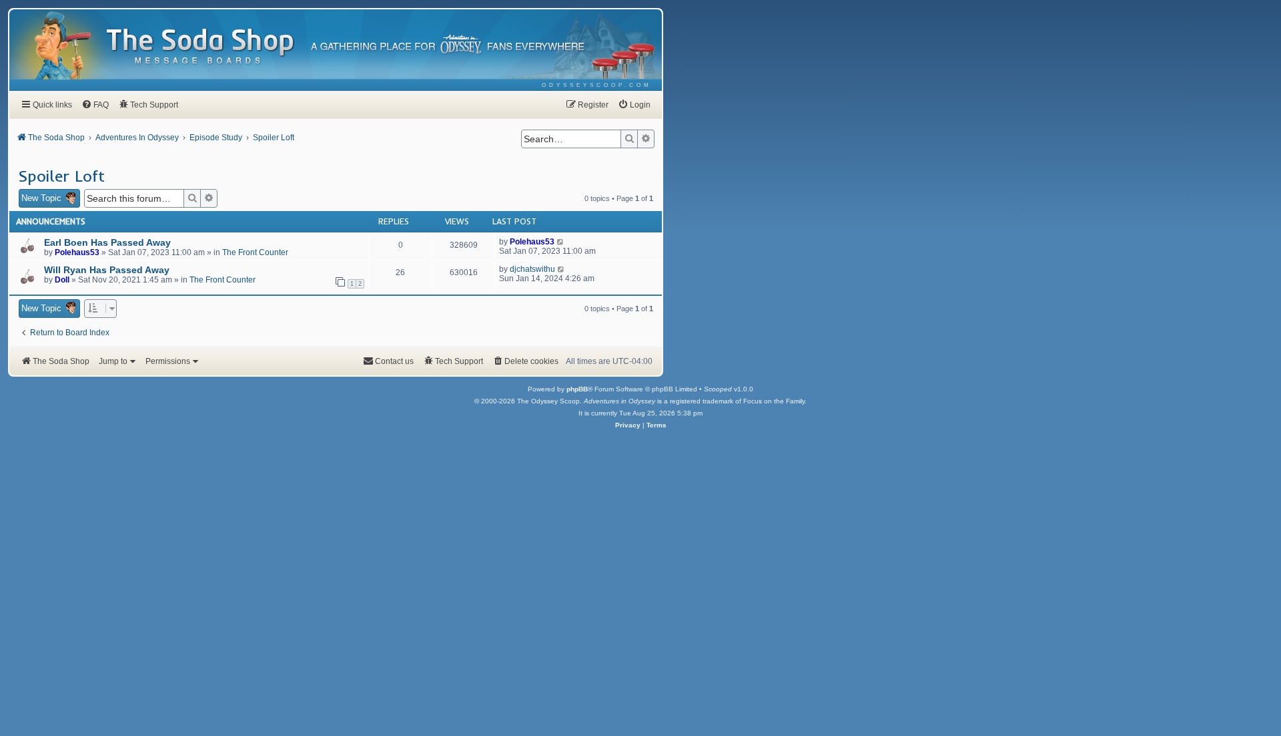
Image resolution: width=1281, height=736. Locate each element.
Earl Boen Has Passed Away (107, 242)
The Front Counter (255, 252)
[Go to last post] (560, 241)
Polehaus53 (77, 252)
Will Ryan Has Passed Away (106, 269)
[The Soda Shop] (201, 47)
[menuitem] (597, 85)
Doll (62, 280)
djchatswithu (532, 269)
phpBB (577, 389)
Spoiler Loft (61, 176)
